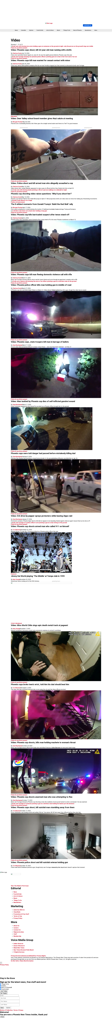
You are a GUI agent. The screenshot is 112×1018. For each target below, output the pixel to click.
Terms (17, 956)
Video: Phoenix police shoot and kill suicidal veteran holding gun (39, 862)
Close (2, 1017)
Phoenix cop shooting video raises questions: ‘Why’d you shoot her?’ (41, 194)
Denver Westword (19, 946)
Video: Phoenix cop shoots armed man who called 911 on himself (40, 526)
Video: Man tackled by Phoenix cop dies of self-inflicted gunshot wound (43, 401)
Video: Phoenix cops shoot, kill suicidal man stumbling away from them (42, 807)
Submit (8, 1008)
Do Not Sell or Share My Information (22, 961)
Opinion (31, 30)
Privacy (13, 956)
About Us (16, 925)
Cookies (22, 956)
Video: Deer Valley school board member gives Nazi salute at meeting (42, 118)
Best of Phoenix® (6, 987)
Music (58, 30)
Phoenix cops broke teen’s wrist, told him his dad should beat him (40, 684)
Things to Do (5, 984)
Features (13, 574)
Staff (15, 934)
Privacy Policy (18, 918)
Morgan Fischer (17, 122)
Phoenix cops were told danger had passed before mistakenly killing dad (43, 453)
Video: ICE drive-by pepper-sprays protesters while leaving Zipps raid (41, 516)
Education (14, 116)
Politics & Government (18, 202)
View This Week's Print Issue (20, 886)
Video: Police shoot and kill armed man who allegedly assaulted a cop (42, 183)
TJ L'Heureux (16, 529)
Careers (16, 928)
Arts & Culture (50, 30)
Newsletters (88, 30)
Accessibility (28, 956)
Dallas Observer (18, 943)
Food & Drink (40, 30)
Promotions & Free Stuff (21, 914)
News (16, 30)
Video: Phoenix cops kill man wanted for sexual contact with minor (40, 60)
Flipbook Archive (19, 932)
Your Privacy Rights (40, 956)
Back (2, 1008)
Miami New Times (19, 948)
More (95, 30)
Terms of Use (18, 916)
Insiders (3, 986)
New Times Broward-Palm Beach (24, 950)
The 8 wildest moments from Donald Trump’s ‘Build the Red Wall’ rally (42, 204)
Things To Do (66, 30)
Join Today (4, 991)
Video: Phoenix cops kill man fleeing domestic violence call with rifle (41, 274)
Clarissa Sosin (17, 53)
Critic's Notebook (16, 623)
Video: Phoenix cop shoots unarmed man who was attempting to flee (41, 797)
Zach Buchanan (17, 345)
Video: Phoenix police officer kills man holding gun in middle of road (41, 285)
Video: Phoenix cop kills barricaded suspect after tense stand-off (40, 215)
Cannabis (23, 30)
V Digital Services (19, 952)
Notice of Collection (6, 1010)
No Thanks (4, 993)
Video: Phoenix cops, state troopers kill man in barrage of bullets (40, 342)
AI (33, 956)
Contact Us (17, 930)
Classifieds (17, 912)
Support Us (87, 25)
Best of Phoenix (77, 30)
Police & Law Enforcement (19, 48)
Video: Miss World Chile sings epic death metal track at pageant (39, 625)
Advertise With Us (19, 910)
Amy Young (16, 579)
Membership (17, 936)
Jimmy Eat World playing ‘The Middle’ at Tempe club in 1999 (38, 576)
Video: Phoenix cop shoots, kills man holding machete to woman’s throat (43, 742)
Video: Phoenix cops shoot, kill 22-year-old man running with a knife (41, 50)
